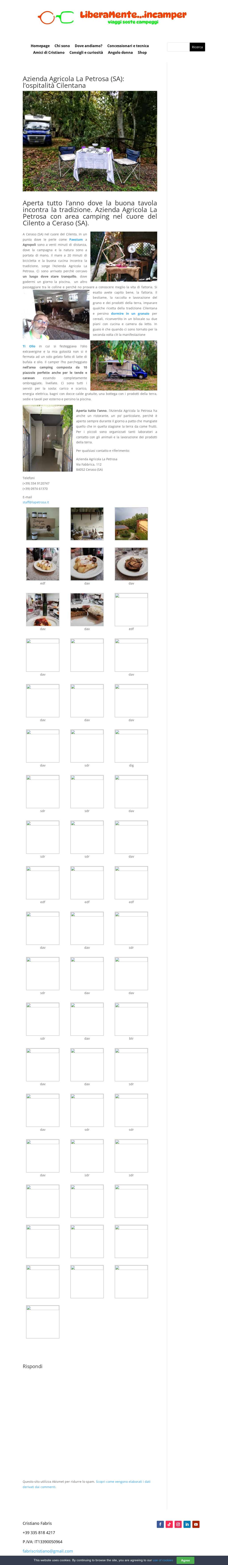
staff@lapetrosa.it (36, 502)
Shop (142, 53)
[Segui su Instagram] (178, 1524)
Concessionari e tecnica (128, 46)
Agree (185, 1560)
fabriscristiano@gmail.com (48, 1551)
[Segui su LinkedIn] (187, 1524)
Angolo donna (120, 53)
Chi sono (62, 46)
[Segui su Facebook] (160, 1524)
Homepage (40, 46)
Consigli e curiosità (86, 53)
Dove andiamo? (88, 46)
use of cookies (163, 1560)
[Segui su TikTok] (169, 1524)
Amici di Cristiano (49, 53)
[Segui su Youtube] (196, 1524)
